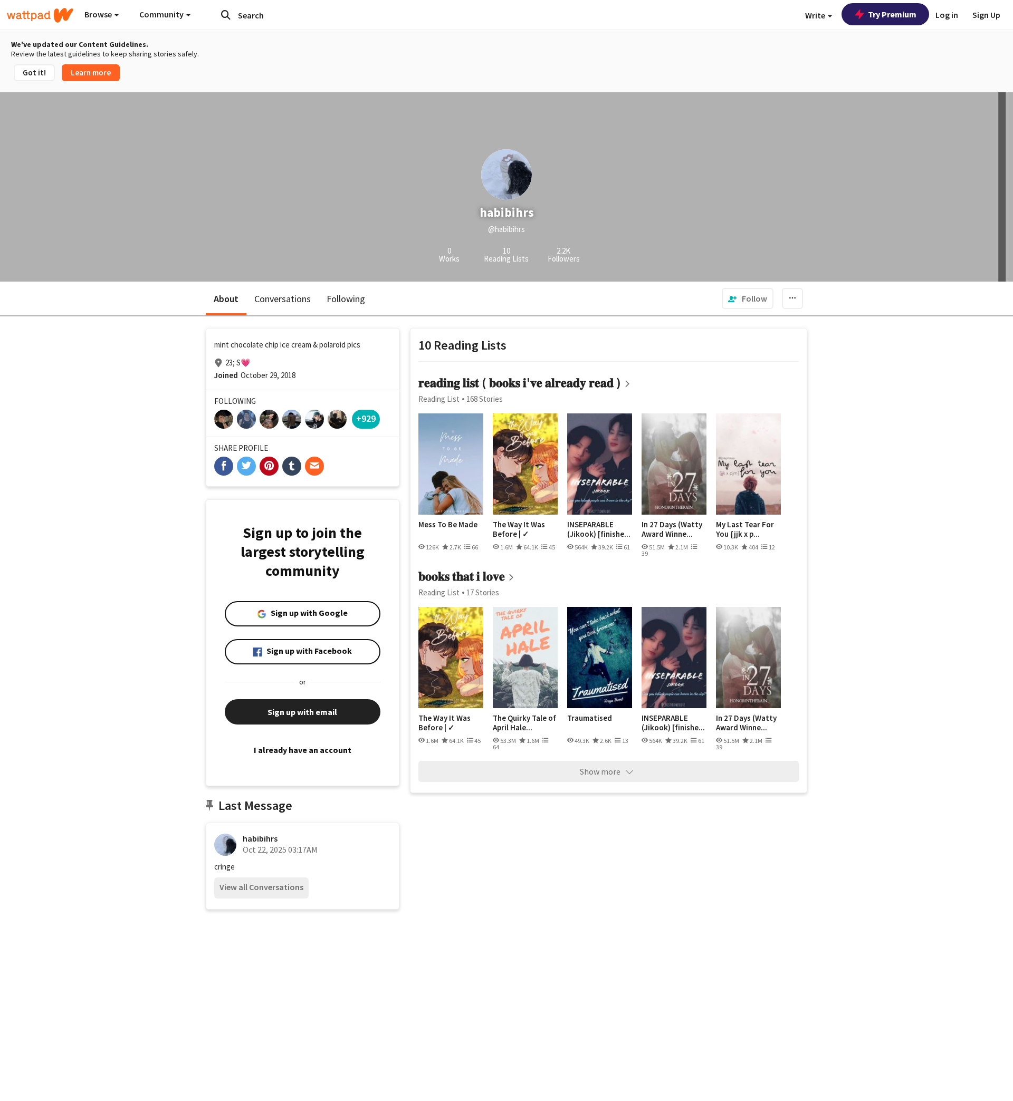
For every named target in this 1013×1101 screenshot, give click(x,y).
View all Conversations (261, 887)
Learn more (91, 72)
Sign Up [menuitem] (986, 14)
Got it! (34, 72)
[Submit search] (226, 14)
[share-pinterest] (269, 466)
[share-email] (314, 466)
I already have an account (302, 750)
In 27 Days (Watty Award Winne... (672, 529)
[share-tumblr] (291, 466)
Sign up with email (302, 712)
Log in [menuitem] (946, 14)
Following (346, 299)
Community (162, 14)
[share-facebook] (223, 466)
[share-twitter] (246, 466)
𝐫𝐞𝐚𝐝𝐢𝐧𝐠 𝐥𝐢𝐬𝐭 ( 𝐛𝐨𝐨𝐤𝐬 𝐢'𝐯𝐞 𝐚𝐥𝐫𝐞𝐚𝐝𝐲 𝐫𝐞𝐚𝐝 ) (519, 382)
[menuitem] (747, 298)
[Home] (40, 15)
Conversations (282, 299)
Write (816, 15)
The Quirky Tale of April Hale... (524, 722)
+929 (366, 418)
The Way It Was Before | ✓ (519, 529)
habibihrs (260, 838)
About (226, 299)
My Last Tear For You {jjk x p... (745, 529)
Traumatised (589, 718)
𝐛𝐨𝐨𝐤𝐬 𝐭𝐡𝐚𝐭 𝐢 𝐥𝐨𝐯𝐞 (461, 576)
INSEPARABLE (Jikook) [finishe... (598, 529)
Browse (98, 14)
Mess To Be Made (447, 524)
